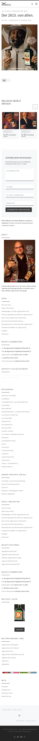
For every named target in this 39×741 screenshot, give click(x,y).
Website (10, 203)
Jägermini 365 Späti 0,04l (9, 561)
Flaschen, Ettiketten (10, 415)
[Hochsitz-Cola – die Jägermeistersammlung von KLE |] (6, 3)
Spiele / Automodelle (10, 463)
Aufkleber (6, 405)
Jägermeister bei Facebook (10, 648)
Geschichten (6, 428)
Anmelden (5, 687)
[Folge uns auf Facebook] (18, 737)
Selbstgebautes (8, 457)
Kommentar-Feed (7, 693)
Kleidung (5, 438)
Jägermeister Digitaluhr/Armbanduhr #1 (18, 348)
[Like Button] (4, 80)
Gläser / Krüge (7, 431)
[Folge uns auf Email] (21, 737)
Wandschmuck (7, 467)
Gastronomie (7, 418)
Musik (4, 444)
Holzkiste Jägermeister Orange (11, 558)
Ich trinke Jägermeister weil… (13, 434)
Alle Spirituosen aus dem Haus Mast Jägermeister (17, 324)
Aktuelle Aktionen (9, 396)
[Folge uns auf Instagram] (24, 737)
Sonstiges (6, 460)
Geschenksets (7, 425)
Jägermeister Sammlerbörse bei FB (13, 654)
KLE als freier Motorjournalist (10, 484)
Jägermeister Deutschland (10, 645)
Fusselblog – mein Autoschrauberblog (13, 481)
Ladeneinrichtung (9, 441)
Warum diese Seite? (8, 308)
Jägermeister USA (7, 651)
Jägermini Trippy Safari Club (10, 554)
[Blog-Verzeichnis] (15, 672)
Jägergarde (5, 664)
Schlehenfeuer (7, 450)
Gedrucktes (6, 421)
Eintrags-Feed (6, 690)
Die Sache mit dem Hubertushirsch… (13, 321)
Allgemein (5, 399)
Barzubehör (6, 408)
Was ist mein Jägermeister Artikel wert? (14, 318)
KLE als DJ (5, 487)
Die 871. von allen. (9, 135)
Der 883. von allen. (27, 135)
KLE (5, 20)
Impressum (5, 334)
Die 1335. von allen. (22, 354)
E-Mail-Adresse (15, 195)
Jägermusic (5, 661)
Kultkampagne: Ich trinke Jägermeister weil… (16, 311)
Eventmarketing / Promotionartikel (16, 412)
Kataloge (4, 331)
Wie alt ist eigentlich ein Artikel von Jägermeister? (17, 314)
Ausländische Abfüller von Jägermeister (14, 327)
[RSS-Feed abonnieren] (14, 737)
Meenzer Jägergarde (8, 494)
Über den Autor (6, 305)
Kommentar (12, 171)
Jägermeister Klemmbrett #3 (11, 564)
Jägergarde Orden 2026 (9, 551)
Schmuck (5, 454)
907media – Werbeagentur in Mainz (12, 491)
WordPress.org (6, 696)
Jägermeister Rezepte (9, 658)
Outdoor (5, 447)
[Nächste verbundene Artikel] (35, 107)
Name (9, 187)
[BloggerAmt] (32, 672)
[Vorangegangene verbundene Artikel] (30, 107)
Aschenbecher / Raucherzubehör (15, 402)
